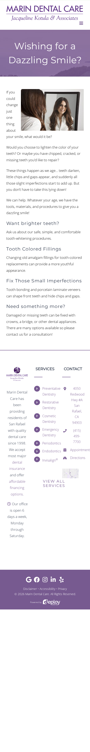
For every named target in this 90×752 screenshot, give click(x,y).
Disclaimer (30, 589)
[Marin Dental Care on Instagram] (45, 581)
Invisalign (49, 460)
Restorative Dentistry (49, 405)
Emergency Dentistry (49, 432)
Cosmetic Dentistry (49, 419)
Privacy (62, 589)
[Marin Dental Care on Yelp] (61, 581)
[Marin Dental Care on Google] (28, 581)
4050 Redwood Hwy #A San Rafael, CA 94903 (77, 405)
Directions (77, 457)
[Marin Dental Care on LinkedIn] (53, 581)
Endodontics (49, 451)
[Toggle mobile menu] (81, 23)
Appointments (77, 450)
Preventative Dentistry (49, 391)
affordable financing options (17, 487)
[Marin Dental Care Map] (70, 470)
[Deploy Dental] (51, 602)
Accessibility (47, 589)
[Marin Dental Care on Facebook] (37, 581)
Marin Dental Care (37, 594)
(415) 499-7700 (77, 436)
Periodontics (49, 443)
